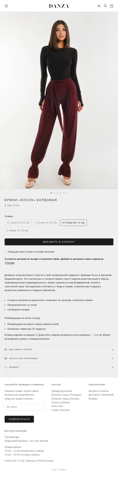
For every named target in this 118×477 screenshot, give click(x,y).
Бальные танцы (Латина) (65, 398)
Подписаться (19, 419)
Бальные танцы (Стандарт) (67, 394)
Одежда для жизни (62, 391)
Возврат (93, 398)
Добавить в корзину (59, 241)
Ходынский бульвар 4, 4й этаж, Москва (26, 441)
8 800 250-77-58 (14, 460)
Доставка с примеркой (101, 394)
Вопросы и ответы (99, 391)
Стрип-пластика (60, 410)
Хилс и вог (57, 406)
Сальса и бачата (61, 402)
